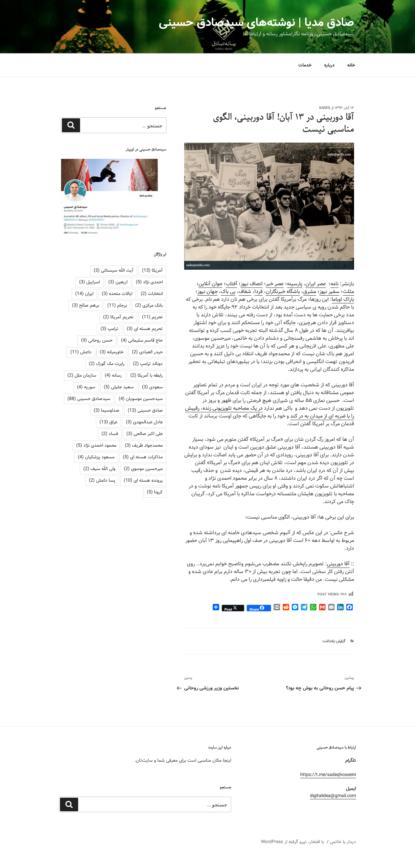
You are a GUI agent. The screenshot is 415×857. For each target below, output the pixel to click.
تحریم (152, 317)
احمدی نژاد (149, 282)
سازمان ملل (81, 375)
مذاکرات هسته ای (143, 457)
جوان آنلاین (210, 284)
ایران (84, 293)
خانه (351, 65)
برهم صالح (85, 305)
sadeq (324, 108)
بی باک (228, 292)
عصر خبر (275, 284)
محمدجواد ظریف (144, 445)
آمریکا (152, 270)
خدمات (305, 65)
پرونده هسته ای (143, 480)
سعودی (152, 387)
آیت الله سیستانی (114, 270)
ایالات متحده (117, 293)
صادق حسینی (145, 410)
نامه (334, 284)
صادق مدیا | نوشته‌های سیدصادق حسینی (256, 23)
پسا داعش (102, 480)
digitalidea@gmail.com (333, 795)
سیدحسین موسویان (141, 398)
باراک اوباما (343, 299)
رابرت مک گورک (106, 363)
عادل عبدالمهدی (144, 422)
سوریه (86, 387)
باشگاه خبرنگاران (283, 292)
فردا (259, 292)
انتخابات (152, 293)
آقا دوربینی (338, 564)
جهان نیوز (207, 292)
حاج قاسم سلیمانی (142, 340)
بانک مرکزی (149, 305)
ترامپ (109, 328)
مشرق (309, 292)
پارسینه (294, 284)
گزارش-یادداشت (333, 641)
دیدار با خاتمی (343, 841)
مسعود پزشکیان (96, 457)
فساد (109, 433)
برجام (117, 305)
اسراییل (89, 282)
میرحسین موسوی (143, 468)
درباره (329, 65)
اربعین (117, 282)
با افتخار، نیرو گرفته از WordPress (292, 841)
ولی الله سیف (99, 468)
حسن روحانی (97, 340)
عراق (108, 422)
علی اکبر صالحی (144, 433)
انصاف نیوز (252, 284)
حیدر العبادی (147, 352)
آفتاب (231, 284)
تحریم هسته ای (145, 328)
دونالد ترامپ (148, 363)
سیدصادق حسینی (88, 398)
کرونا (155, 492)
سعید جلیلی (119, 387)
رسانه (113, 375)
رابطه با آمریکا (146, 375)
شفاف (245, 292)
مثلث (348, 292)
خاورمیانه (112, 352)
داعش (80, 352)
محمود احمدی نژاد (96, 445)
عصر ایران (315, 284)
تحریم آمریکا (118, 317)
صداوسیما (106, 410)
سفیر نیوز (329, 292)
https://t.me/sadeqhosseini (328, 774)
